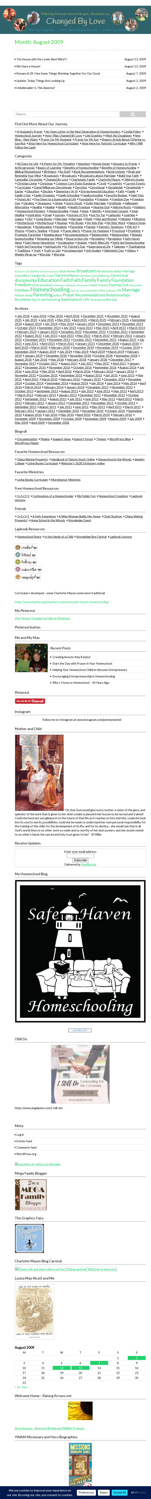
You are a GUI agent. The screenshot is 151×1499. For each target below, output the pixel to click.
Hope (74, 211)
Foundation (86, 199)
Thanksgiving (136, 246)
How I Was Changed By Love (78, 30)
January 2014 (75, 387)
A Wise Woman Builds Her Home (79, 516)
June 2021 (31, 344)
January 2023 (49, 332)
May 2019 (81, 351)
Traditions (23, 250)
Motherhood (25, 223)
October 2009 (72, 418)
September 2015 (71, 375)
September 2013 (47, 391)
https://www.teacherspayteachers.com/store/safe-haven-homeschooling (62, 602)
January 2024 (86, 324)
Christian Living (27, 183)
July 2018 (41, 359)
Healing (37, 207)
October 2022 (118, 332)
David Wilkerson (101, 275)
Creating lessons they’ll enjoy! (71, 657)
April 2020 (21, 347)
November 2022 (95, 332)
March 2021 (66, 344)
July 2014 (97, 383)
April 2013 (136, 391)
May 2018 (57, 359)
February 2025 (119, 320)
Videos (131, 250)
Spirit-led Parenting (29, 246)
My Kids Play (95, 223)
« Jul (17, 1387)
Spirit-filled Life (99, 242)
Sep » (25, 1387)
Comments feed (26, 1147)
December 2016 (35, 367)
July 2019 (65, 351)
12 (62, 1368)
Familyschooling (92, 195)
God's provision (42, 285)
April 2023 (119, 328)
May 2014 (130, 383)
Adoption (84, 163)
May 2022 (83, 336)
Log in (20, 1134)
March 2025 (98, 320)
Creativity (115, 183)
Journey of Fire (78, 215)
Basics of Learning (49, 167)
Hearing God (101, 207)
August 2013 (69, 391)
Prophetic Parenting (28, 234)
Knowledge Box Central (91, 536)
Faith (121, 191)
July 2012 (75, 399)
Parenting (76, 227)
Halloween (59, 285)
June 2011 (81, 407)
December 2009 (25, 418)
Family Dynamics (44, 195)
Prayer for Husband (96, 231)
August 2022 (33, 336)
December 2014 (114, 379)
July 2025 (31, 320)
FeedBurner (89, 864)
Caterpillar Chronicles (28, 179)
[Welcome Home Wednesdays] (80, 1419)
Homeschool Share (29, 536)
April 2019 (98, 351)
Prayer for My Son (87, 139)
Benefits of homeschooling (81, 167)
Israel (48, 215)
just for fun (98, 215)
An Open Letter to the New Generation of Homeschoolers (83, 131)
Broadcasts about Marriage (98, 175)
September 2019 (25, 351)
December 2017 (120, 359)
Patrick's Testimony (111, 227)
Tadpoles (119, 246)
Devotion (81, 187)
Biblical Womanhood (28, 171)
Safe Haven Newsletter (40, 242)
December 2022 (71, 332)
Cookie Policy (132, 131)
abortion (35, 271)
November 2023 (132, 324)
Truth (37, 250)
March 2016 (83, 371)
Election (47, 191)
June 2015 (127, 375)
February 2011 (24, 411)
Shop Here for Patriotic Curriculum (104, 143)
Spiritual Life (53, 246)
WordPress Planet (27, 443)
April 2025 (80, 320)
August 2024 (33, 324)
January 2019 (34, 355)
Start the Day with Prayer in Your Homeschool (82, 663)
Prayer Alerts (71, 231)
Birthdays (50, 171)
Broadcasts (51, 175)
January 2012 (56, 403)
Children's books (133, 179)
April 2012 (125, 399)
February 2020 (60, 347)
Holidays (139, 207)
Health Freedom (79, 207)
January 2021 (86, 344)
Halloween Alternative (77, 285)
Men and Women (106, 219)
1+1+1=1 (23, 496)
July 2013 (87, 391)
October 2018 (103, 355)
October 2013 (24, 391)
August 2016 (128, 367)
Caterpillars (22, 275)
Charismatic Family (83, 179)
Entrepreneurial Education (97, 191)
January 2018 (98, 359)
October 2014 (34, 383)
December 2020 (108, 344)
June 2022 (67, 336)
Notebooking (43, 227)
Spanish (82, 242)
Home (18, 30)
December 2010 (68, 411)
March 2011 (133, 407)
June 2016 (31, 371)
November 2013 (122, 387)
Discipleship (115, 187)
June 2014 (113, 383)
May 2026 (56, 316)
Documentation (27, 439)
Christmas (46, 183)
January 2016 (125, 371)
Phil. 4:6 (132, 227)
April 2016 (65, 371)
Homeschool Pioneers (31, 211)
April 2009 (38, 422)
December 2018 (56, 355)
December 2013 (97, 387)
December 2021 (35, 340)
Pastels (91, 227)
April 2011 (115, 407)
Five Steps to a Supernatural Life (55, 199)
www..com (80, 1030)
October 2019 (130, 347)
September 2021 (105, 340)
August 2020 (130, 344)
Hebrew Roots (121, 207)
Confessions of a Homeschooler (53, 496)
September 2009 (95, 418)
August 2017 (69, 363)
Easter (19, 191)
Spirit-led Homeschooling (128, 242)
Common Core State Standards (76, 183)
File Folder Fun (86, 496)
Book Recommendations (89, 171)
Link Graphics (93, 135)
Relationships (100, 234)
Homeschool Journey (28, 135)
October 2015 (48, 375)
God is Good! (73, 203)
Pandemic (61, 227)
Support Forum (83, 439)
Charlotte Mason (109, 179)
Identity (97, 211)
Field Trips (137, 195)
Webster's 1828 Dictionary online (83, 463)
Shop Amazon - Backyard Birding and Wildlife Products (50, 1428)
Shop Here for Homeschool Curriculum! (54, 143)
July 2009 (135, 418)
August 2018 (23, 359)
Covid (102, 183)
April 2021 (48, 344)
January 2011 (46, 411)
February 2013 (46, 395)
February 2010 (122, 415)
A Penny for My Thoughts (58, 163)
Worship (45, 254)
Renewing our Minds (50, 238)
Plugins (45, 439)
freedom (23, 284)
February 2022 (122, 336)
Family (131, 191)
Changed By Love (56, 179)
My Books (77, 223)
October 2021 (82, 340)
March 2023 (137, 328)
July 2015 (111, 375)
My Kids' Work (115, 223)
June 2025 (47, 320)
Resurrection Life (77, 238)
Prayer (55, 231)
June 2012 (92, 399)
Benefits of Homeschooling (118, 167)
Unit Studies (93, 250)
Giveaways (44, 203)
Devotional (97, 187)
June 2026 (39, 316)
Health (62, 207)
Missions (139, 219)
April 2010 (83, 415)
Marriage (61, 219)
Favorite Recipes (116, 195)
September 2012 (35, 399)
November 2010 (92, 411)
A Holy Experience (44, 516)
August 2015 (93, 375)
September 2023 (50, 328)
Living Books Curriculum (42, 463)
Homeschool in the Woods (115, 459)
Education (32, 191)
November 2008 (58, 422)
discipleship (26, 280)
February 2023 (27, 332)
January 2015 (92, 379)
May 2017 (103, 363)
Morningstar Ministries (66, 479)
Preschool (118, 231)
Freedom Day (120, 199)
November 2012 (114, 395)
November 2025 (117, 316)
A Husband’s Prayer (30, 131)
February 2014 (54, 387)
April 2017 (119, 363)
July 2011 (65, 407)
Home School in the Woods (47, 520)
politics (57, 295)
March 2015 (49, 379)
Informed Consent (116, 211)
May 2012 (108, 399)
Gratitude (115, 203)
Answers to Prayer (125, 163)
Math (88, 219)
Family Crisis (23, 195)
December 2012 (90, 395)
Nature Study (137, 223)
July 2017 (87, 363)
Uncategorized (73, 250)
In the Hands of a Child (58, 536)
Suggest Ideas (62, 439)
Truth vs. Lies (52, 250)
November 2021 (59, 340)
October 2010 (115, 411)
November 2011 (102, 403)
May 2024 (67, 324)
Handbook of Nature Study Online (73, 459)
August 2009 (117, 418)
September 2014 (57, 383)
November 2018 (80, 355)
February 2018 (76, 359)
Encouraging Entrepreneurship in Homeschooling (83, 676)
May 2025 (64, 320)
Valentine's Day (114, 250)
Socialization (66, 242)
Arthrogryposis (25, 167)
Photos (19, 231)
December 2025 (93, 316)
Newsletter (24, 227)
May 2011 (98, 407)
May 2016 (48, 371)
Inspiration (34, 215)
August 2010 (33, 415)
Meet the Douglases (41, 30)
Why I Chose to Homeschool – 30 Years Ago (80, 682)
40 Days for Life (27, 163)
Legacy (19, 219)
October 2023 (26, 328)
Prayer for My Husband (118, 30)
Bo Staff (65, 171)
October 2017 (48, 363)
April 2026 (72, 316)
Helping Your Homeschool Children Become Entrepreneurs (89, 670)
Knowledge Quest (79, 520)
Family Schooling (68, 195)
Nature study (23, 295)
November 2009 (49, 418)
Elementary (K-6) (67, 191)
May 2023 (102, 328)
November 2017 (25, 363)
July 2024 (51, 324)
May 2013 (120, 391)
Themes (101, 439)
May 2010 (67, 415)
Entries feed (24, 1141)
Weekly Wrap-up (26, 254)
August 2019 (47, 351)
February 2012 (34, 403)
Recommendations (76, 234)
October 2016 (82, 367)
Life (119, 290)
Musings (62, 223)
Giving (58, 203)
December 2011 (78, 403)
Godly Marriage (96, 203)
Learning (129, 215)
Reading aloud (53, 234)
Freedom (102, 199)
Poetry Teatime (37, 231)
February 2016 (103, 371)
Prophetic (134, 231)
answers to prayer (49, 271)
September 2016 (105, 367)
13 (80, 1368)
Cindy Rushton (112, 516)
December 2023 (108, 324)
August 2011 (47, 407)
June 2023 (86, 328)
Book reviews (116, 171)
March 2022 (102, 336)
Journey (60, 215)
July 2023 (70, 328)
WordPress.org (26, 1154)
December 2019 (83, 347)
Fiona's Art (24, 199)
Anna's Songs (101, 163)
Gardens (28, 203)
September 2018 (126, 355)
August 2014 (79, 383)
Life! (30, 219)
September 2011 (25, 407)
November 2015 (25, 375)
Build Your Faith (129, 175)
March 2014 (33, 387)
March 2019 (116, 351)
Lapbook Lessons (121, 536)
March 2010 (102, 415)
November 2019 (107, 347)
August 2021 (128, 340)
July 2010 (51, 415)
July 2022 (51, 336)
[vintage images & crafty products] (29, 1252)
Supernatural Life (99, 246)
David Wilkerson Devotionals (53, 187)
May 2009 (21, 422)
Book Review (68, 271)
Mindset (125, 219)
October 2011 (126, 403)
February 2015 (70, 379)
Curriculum (24, 187)
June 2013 (103, 391)
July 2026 (23, 316)
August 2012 (58, 399)
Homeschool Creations (113, 496)
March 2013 (25, 395)
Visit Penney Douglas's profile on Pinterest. (42, 618)
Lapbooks (114, 215)
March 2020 (39, 347)
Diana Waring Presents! (32, 459)
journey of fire (96, 290)
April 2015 (31, 379)
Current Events (135, 183)
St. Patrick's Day (74, 246)
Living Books (44, 219)
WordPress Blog (120, 439)
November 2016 (59, 367)
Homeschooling (58, 211)
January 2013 (68, 395)
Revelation (98, 238)
